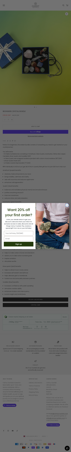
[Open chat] (67, 448)
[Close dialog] (67, 205)
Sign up (18, 244)
